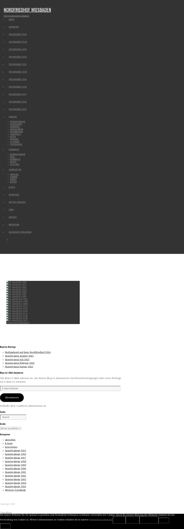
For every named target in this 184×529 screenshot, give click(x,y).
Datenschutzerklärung (100, 520)
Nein (132, 520)
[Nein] (163, 520)
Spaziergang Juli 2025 (17, 359)
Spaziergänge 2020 (15, 468)
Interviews (11, 447)
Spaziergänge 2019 (15, 465)
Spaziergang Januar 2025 (19, 366)
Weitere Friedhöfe (15, 490)
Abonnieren (12, 397)
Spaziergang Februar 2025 (20, 363)
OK (119, 520)
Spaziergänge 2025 (15, 486)
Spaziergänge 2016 (15, 454)
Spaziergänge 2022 (15, 475)
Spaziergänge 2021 (15, 472)
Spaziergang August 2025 (19, 356)
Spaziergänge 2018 (15, 461)
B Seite (9, 443)
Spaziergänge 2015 (15, 450)
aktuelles (10, 440)
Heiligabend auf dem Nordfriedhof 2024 (28, 352)
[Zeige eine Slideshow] (17, 323)
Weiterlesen (149, 520)
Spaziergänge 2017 (15, 457)
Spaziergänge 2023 (15, 479)
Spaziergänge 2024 (15, 483)
